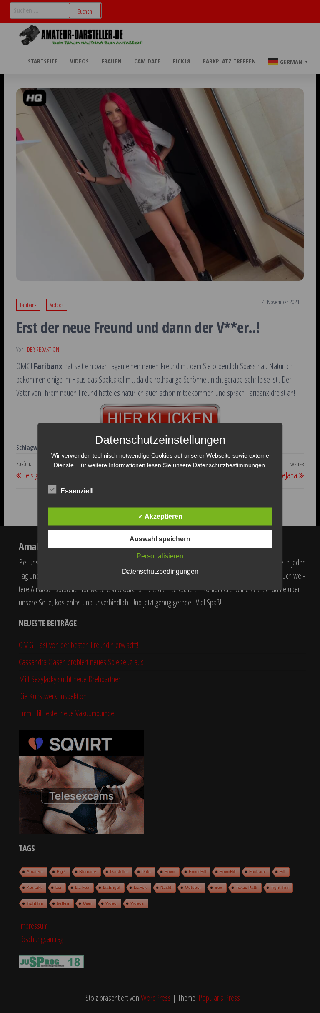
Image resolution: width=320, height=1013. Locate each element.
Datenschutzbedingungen (160, 571)
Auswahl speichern (160, 538)
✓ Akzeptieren (160, 516)
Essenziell (76, 490)
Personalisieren (160, 555)
